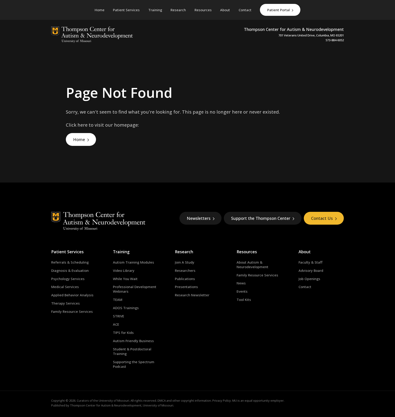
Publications (185, 278)
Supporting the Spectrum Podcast (133, 364)
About (305, 251)
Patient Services (67, 251)
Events (242, 291)
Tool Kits (244, 299)
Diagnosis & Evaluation (70, 270)
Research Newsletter (192, 295)
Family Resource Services (72, 311)
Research (184, 251)
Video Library (123, 270)
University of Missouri (114, 400)
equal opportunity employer (264, 400)
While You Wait (125, 278)
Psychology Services (68, 278)
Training (121, 251)
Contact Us (322, 218)
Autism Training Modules (133, 262)
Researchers (185, 270)
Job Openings (309, 278)
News (241, 283)
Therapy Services (65, 303)
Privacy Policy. (222, 400)
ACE (116, 324)
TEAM (117, 299)
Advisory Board (311, 270)
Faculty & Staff (310, 262)
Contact (305, 286)
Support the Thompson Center (260, 218)
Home (79, 139)
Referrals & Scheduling (70, 262)
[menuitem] (126, 10)
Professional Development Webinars (134, 289)
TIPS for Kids (123, 332)
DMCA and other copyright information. (184, 400)
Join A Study (184, 262)
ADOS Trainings (126, 307)
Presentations (186, 286)
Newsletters (199, 218)
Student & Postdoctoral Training (132, 351)
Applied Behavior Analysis (72, 295)
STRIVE (118, 316)
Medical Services (65, 286)
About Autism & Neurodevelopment (252, 264)
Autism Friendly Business (133, 340)
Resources (247, 251)
